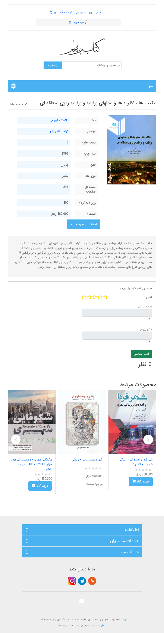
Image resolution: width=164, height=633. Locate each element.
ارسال (124, 619)
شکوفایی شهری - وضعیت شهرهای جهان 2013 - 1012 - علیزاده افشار (31, 464)
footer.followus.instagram (72, 581)
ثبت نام (100, 12)
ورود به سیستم (84, 12)
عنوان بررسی (144, 306)
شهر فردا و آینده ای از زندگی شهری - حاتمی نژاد (136, 462)
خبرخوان (92, 581)
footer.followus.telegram (82, 581)
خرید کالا (42, 485)
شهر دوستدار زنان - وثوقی (87, 459)
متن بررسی (145, 329)
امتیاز (149, 297)
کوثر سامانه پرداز (96, 626)
